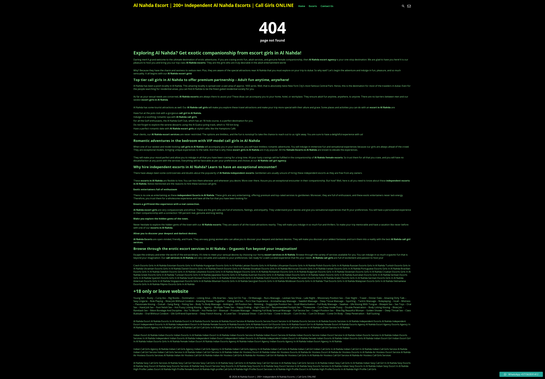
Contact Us (327, 6)
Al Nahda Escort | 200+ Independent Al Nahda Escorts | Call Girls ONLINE (213, 5)
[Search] (403, 6)
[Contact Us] (409, 6)
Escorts (313, 6)
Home (301, 6)
